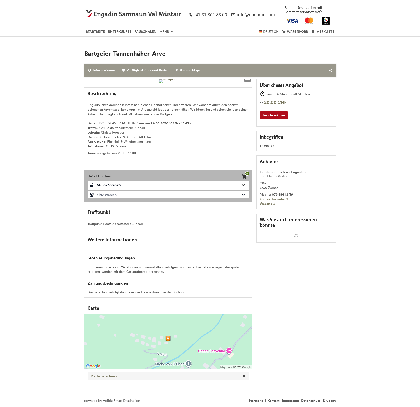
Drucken (329, 400)
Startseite (255, 400)
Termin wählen (274, 115)
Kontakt (274, 400)
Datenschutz (310, 400)
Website (266, 204)
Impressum (290, 400)
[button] (168, 194)
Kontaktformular (272, 199)
